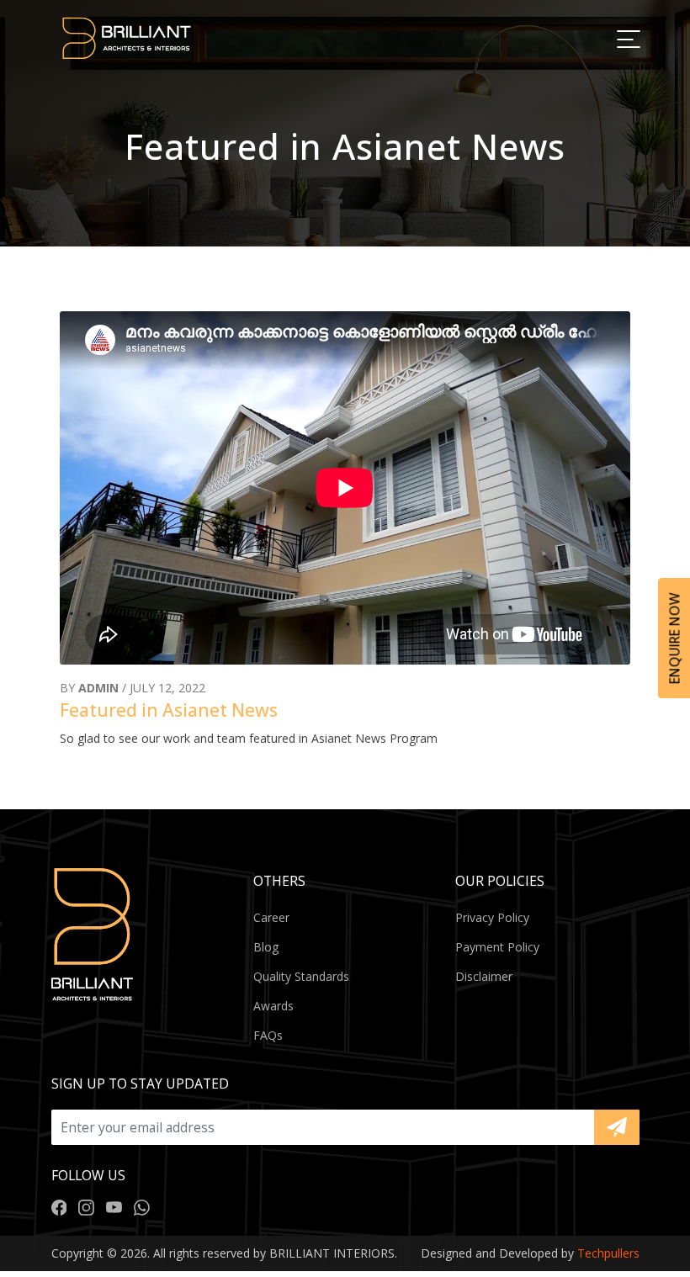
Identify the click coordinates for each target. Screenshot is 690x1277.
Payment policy (497, 947)
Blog (266, 947)
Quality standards (301, 976)
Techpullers (608, 1253)
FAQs (268, 1035)
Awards (273, 1006)
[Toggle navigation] (628, 38)
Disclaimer (483, 976)
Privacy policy (492, 917)
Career (271, 917)
